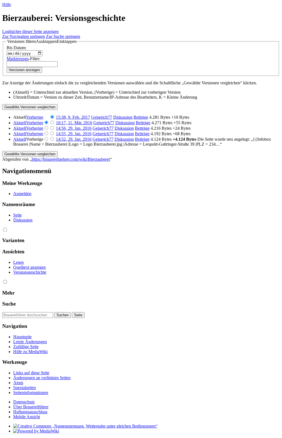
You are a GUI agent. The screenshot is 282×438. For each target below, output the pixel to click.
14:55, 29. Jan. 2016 (73, 133)
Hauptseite (22, 336)
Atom (18, 382)
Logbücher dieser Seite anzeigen (30, 31)
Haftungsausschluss (30, 411)
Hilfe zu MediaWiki (30, 351)
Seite (17, 215)
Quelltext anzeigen (29, 267)
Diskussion (122, 117)
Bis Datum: (16, 47)
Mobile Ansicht (26, 416)
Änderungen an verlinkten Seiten (41, 377)
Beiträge (141, 117)
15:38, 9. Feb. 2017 (73, 117)
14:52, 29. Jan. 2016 (73, 139)
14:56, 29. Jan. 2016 (73, 128)
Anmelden (22, 193)
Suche (9, 304)
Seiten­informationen (30, 392)
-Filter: (23, 58)
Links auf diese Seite (31, 372)
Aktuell (19, 122)
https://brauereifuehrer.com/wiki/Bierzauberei (71, 159)
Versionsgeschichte (29, 272)
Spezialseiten (24, 387)
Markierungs (18, 58)
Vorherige (34, 117)
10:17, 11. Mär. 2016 (74, 122)
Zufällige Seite (26, 346)
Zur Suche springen (63, 36)
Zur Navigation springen (23, 36)
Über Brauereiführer (30, 406)
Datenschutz (24, 402)
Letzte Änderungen (30, 341)
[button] (42, 41)
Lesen (18, 262)
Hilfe (6, 4)
